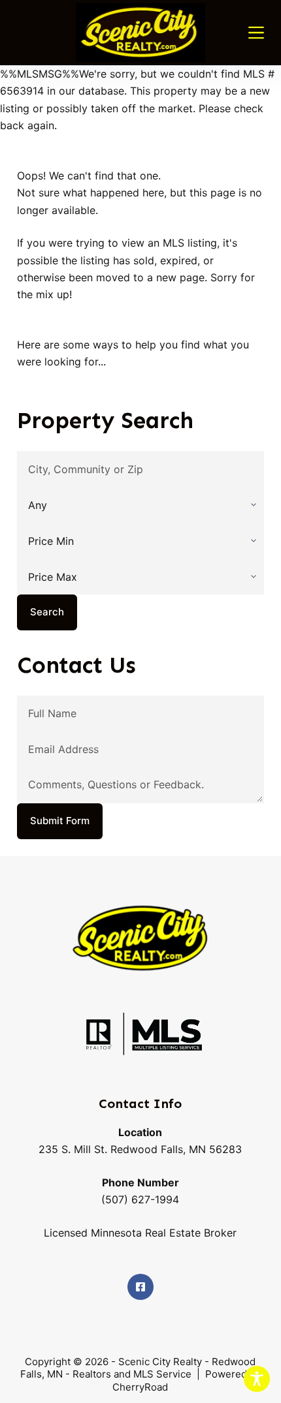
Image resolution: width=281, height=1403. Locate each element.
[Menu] (256, 32)
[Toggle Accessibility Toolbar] (256, 1378)
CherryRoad (140, 1387)
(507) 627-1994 (140, 1199)
